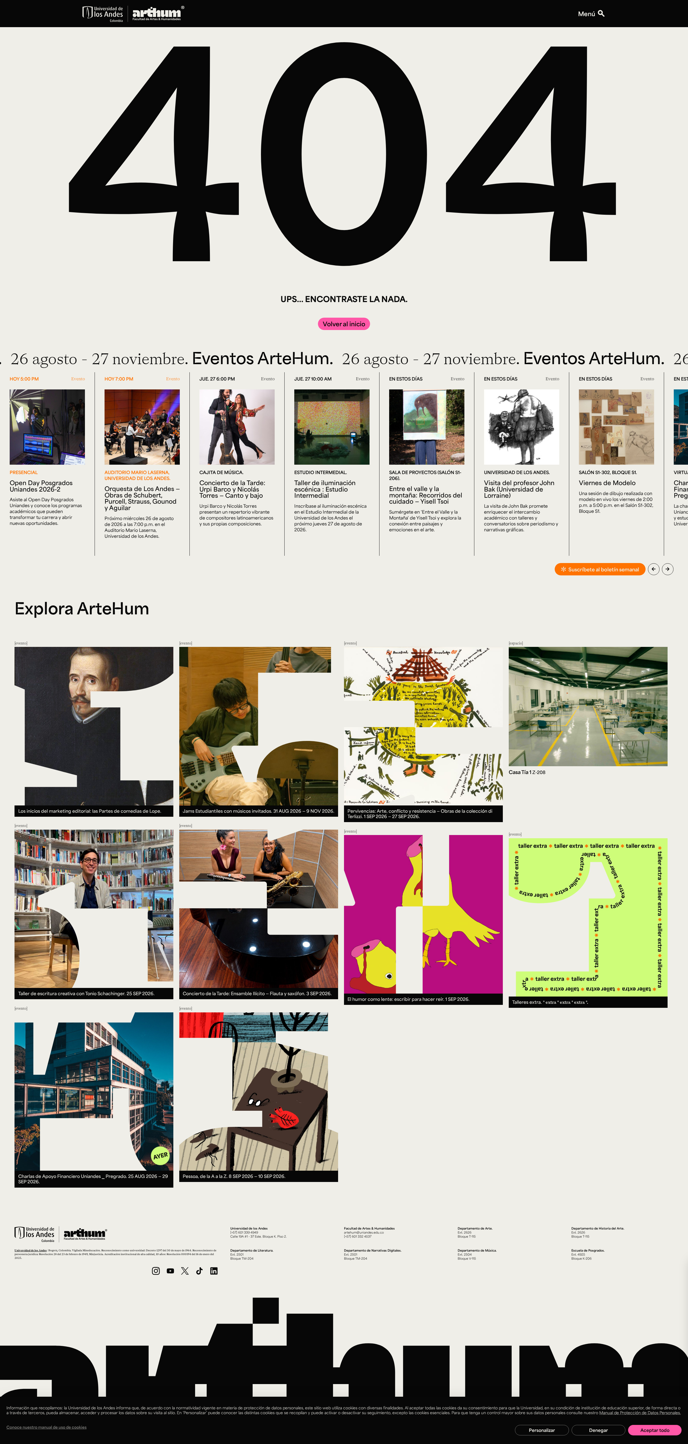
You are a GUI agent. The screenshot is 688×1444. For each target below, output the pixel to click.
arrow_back (654, 568)
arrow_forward (668, 568)
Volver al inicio (344, 324)
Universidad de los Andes (31, 1250)
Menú (586, 14)
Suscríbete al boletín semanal (603, 569)
